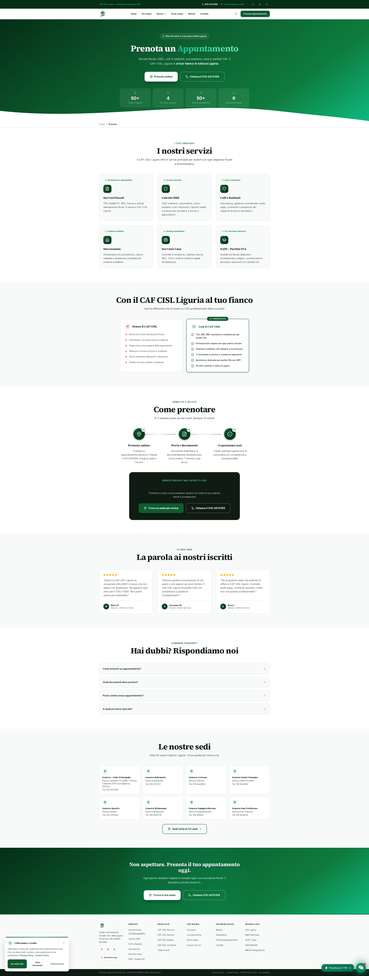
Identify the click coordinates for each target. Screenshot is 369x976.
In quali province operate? (117, 708)
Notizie (191, 14)
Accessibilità (264, 972)
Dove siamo (177, 14)
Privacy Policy (218, 972)
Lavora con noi (194, 945)
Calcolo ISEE (134, 939)
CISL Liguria (250, 930)
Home (134, 14)
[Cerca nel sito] (236, 14)
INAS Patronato (252, 935)
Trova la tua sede (164, 895)
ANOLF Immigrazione (255, 950)
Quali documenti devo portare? (120, 682)
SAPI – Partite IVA (136, 959)
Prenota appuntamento (227, 940)
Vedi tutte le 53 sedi (185, 828)
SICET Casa (250, 940)
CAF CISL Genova (166, 930)
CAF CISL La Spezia (167, 945)
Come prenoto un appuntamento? (122, 668)
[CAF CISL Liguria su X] (266, 4)
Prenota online (163, 76)
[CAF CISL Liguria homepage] (111, 925)
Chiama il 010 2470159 (204, 76)
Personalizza (57, 964)
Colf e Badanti (135, 944)
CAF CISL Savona (166, 935)
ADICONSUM (251, 945)
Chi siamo (147, 14)
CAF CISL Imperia (166, 940)
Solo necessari (37, 963)
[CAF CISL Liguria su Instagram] (260, 4)
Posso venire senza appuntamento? (123, 695)
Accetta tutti (17, 964)
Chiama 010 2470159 (206, 895)
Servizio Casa (135, 954)
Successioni (134, 949)
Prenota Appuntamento (255, 14)
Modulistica (221, 935)
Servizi (160, 14)
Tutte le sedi (163, 950)
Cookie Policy (232, 972)
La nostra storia (194, 935)
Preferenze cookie (249, 972)
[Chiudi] (64, 942)
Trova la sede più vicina (163, 508)
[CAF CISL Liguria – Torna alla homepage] (102, 13)
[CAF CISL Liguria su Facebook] (253, 4)
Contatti (204, 14)
